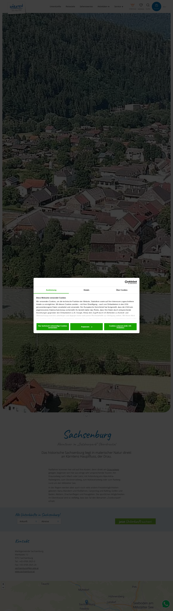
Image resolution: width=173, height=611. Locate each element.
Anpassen (85, 327)
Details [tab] (86, 290)
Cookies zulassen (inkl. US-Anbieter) (120, 327)
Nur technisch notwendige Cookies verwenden (52, 327)
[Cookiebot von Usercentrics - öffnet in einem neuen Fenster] (126, 282)
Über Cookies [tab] (121, 290)
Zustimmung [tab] (51, 290)
